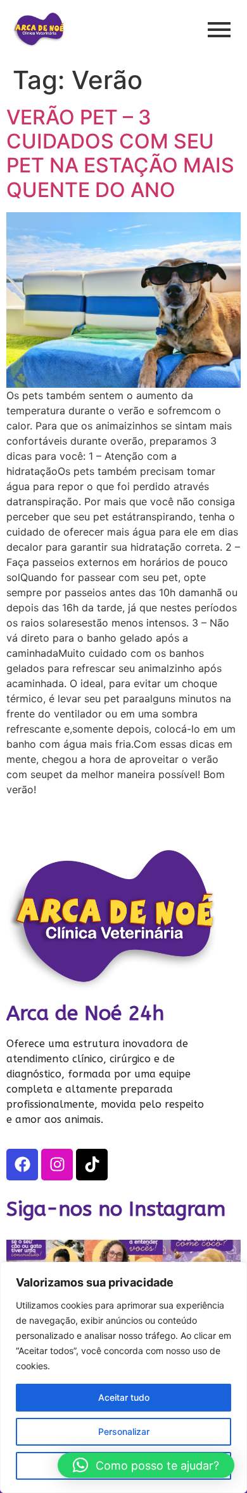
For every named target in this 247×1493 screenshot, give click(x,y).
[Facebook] (22, 1164)
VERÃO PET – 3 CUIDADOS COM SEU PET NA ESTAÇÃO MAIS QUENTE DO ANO (120, 153)
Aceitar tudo (123, 1397)
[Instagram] (57, 1164)
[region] (123, 1377)
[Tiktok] (92, 1164)
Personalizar (123, 1431)
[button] (146, 1465)
